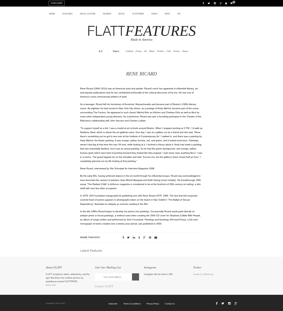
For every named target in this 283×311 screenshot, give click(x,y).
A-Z (101, 51)
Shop (167, 13)
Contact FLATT (104, 286)
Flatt (141, 31)
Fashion (107, 13)
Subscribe (112, 304)
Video (154, 13)
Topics (116, 51)
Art (145, 51)
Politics (160, 51)
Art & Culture (87, 13)
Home (52, 13)
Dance (185, 51)
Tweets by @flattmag (203, 274)
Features (67, 13)
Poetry (139, 51)
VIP (178, 13)
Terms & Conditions (132, 304)
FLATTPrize (138, 13)
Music (121, 13)
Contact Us (170, 304)
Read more (51, 285)
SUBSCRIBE (57, 3)
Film (168, 51)
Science (176, 51)
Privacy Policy (153, 304)
